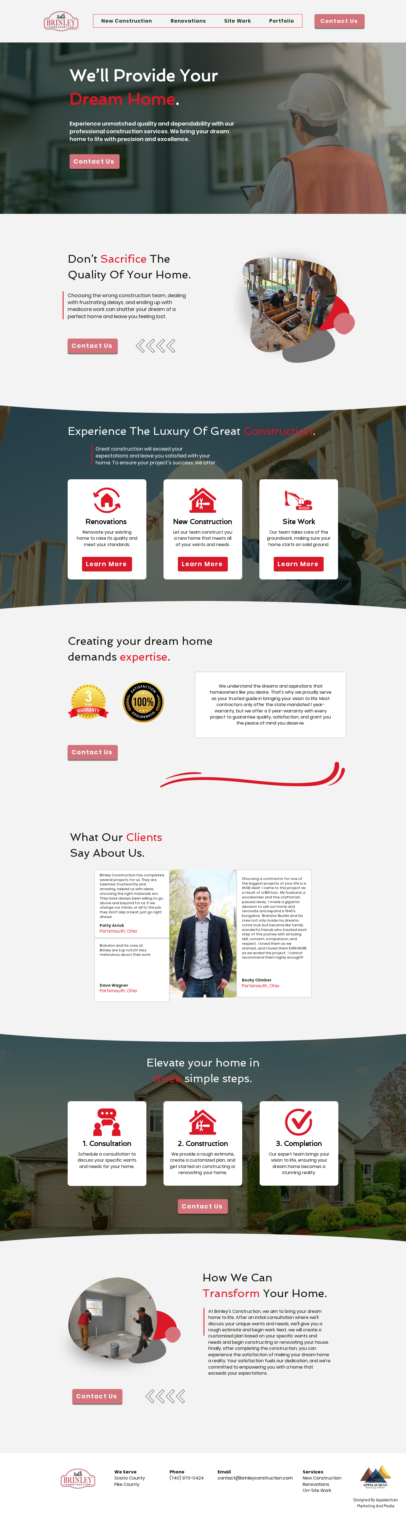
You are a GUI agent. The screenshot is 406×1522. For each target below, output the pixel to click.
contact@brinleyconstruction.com (255, 1478)
